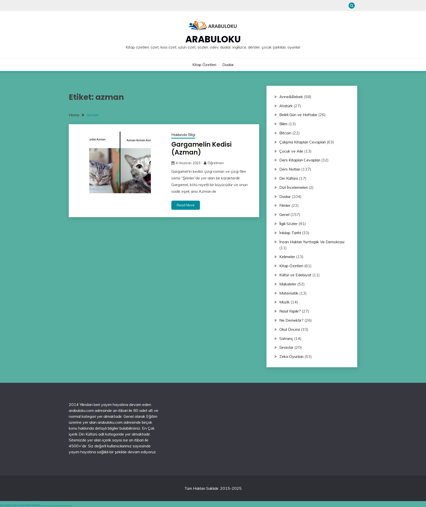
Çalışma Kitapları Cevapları (302, 142)
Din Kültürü (288, 178)
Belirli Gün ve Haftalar (298, 114)
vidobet (64, 505)
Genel (284, 214)
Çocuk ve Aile (291, 151)
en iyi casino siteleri (43, 505)
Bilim (283, 123)
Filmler (284, 205)
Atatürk (286, 105)
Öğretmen (216, 163)
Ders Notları (289, 169)
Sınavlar (286, 347)
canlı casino (46, 505)
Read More (186, 205)
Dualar (228, 64)
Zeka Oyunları (291, 356)
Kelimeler (287, 256)
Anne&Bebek (291, 96)
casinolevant (56, 505)
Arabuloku (213, 39)
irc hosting (20, 505)
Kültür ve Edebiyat (295, 274)
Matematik (288, 293)
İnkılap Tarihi (290, 232)
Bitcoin (285, 132)
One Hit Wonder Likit (32, 505)
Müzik (284, 301)
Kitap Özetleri (204, 64)
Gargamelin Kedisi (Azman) (201, 148)
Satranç (286, 338)
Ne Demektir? (291, 320)
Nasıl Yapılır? (290, 311)
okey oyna (4, 505)
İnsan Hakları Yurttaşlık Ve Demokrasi (311, 241)
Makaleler (287, 283)
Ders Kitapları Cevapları (299, 159)
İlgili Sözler (288, 223)
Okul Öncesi (289, 329)
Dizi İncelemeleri (293, 187)
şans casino (62, 505)
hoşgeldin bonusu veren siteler (51, 505)
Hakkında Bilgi (183, 134)
